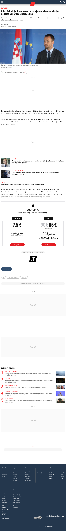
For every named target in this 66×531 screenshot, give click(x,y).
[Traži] (64, 2)
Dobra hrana (4, 504)
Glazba (50, 476)
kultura (51, 468)
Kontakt (15, 504)
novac (39, 468)
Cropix (3, 516)
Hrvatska (3, 471)
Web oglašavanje (16, 500)
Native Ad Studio (5, 518)
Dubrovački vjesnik (5, 509)
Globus (3, 498)
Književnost (51, 474)
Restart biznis (40, 471)
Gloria (3, 506)
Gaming (26, 482)
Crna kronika (4, 474)
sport (15, 468)
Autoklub (4, 500)
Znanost (27, 473)
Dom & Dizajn (4, 502)
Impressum (15, 493)
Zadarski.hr (4, 513)
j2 (25, 468)
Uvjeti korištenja (16, 495)
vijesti (4, 468)
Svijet (3, 473)
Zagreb (3, 476)
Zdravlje (27, 474)
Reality (62, 478)
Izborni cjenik (16, 498)
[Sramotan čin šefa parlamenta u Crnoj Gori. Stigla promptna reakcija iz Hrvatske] (60, 387)
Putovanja (27, 478)
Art (49, 471)
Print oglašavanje (16, 502)
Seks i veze (27, 476)
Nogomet (15, 473)
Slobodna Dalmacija (6, 495)
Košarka (15, 474)
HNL (14, 471)
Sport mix (15, 480)
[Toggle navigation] (2, 2)
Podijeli (22, 72)
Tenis (14, 476)
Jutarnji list (4, 493)
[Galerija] (33, 46)
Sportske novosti (5, 496)
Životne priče (28, 480)
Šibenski (3, 515)
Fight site (15, 478)
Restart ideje (39, 473)
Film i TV (50, 473)
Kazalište (51, 478)
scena (63, 468)
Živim (3, 511)
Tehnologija (27, 471)
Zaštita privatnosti (17, 496)
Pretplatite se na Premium (55, 516)
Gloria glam (4, 507)
